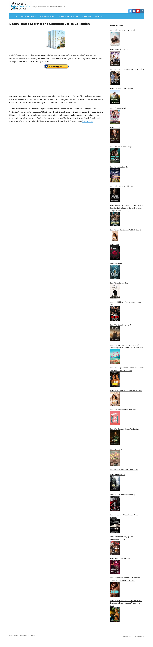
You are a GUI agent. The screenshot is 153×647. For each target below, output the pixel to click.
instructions (87, 121)
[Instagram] (142, 11)
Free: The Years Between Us (120, 325)
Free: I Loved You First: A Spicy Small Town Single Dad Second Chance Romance (126, 346)
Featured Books (28, 16)
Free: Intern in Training (119, 50)
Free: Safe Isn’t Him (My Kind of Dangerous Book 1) (122, 538)
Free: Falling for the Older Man (122, 186)
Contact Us (127, 636)
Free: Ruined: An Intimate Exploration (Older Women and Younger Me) (125, 579)
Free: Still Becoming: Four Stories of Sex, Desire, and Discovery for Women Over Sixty (126, 602)
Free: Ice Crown (116, 264)
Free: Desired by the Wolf (120, 559)
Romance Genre (47, 16)
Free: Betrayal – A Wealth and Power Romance (124, 516)
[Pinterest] (138, 11)
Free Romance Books (68, 16)
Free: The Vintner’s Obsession (121, 89)
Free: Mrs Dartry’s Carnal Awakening (124, 429)
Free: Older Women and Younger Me (124, 469)
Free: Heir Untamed (117, 474)
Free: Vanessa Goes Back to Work (122, 410)
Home (14, 16)
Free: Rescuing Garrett (119, 167)
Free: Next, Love (116, 449)
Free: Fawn (114, 244)
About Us (99, 16)
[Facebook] (134, 11)
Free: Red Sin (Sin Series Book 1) (122, 495)
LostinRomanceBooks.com (19, 636)
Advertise (86, 16)
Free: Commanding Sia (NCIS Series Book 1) (127, 69)
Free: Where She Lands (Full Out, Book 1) (126, 230)
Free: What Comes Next (119, 283)
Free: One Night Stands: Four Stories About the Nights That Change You (126, 369)
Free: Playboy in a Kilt (118, 108)
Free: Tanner (115, 128)
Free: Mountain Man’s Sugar (121, 147)
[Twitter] (130, 11)
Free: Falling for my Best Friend (122, 30)
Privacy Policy (139, 636)
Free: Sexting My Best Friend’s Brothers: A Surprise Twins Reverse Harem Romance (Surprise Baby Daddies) (126, 208)
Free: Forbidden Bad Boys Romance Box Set (125, 303)
